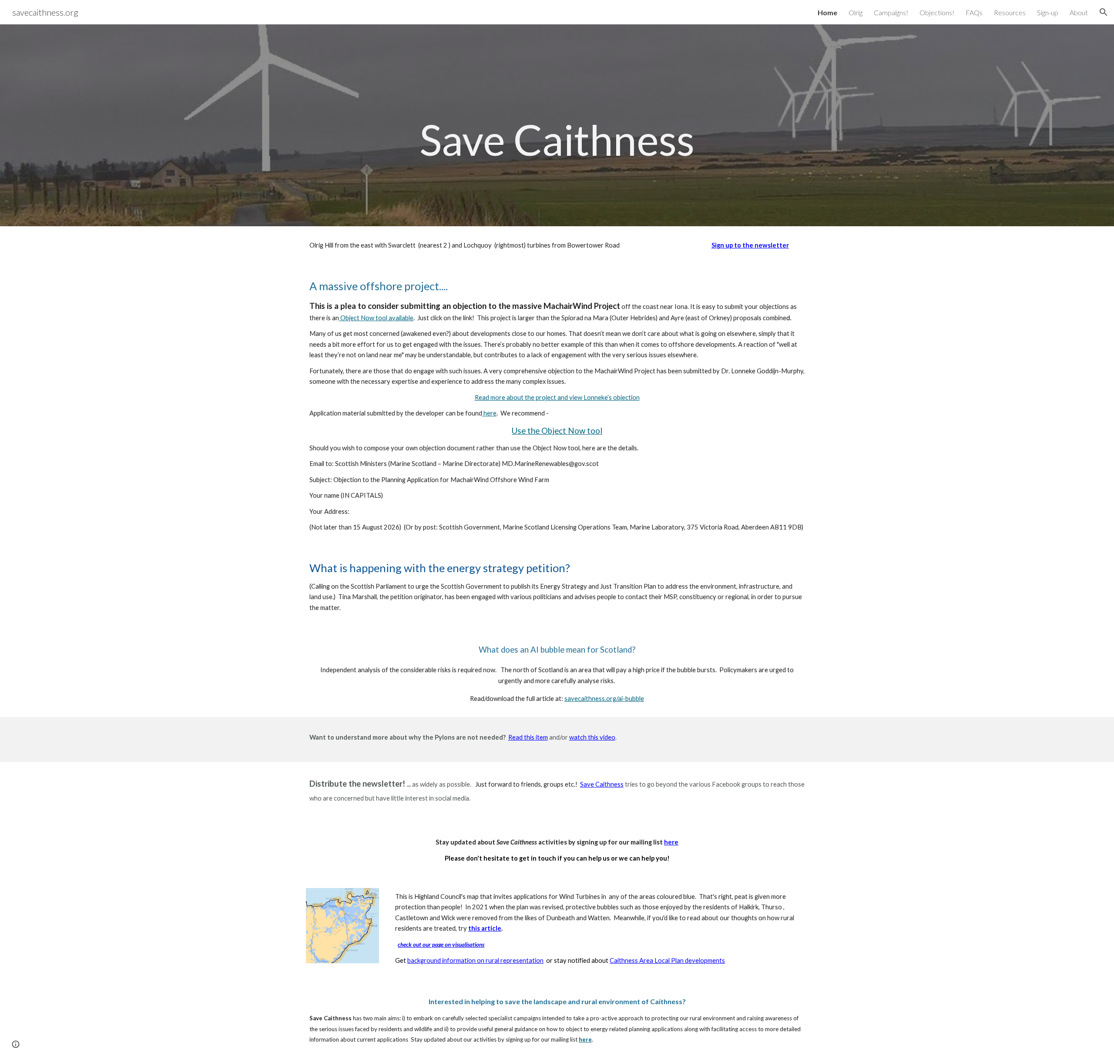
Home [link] (827, 12)
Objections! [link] (936, 12)
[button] (1103, 12)
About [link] (1079, 12)
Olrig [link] (855, 12)
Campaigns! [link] (891, 12)
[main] (557, 125)
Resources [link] (1010, 12)
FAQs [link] (974, 12)
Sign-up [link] (1047, 12)
